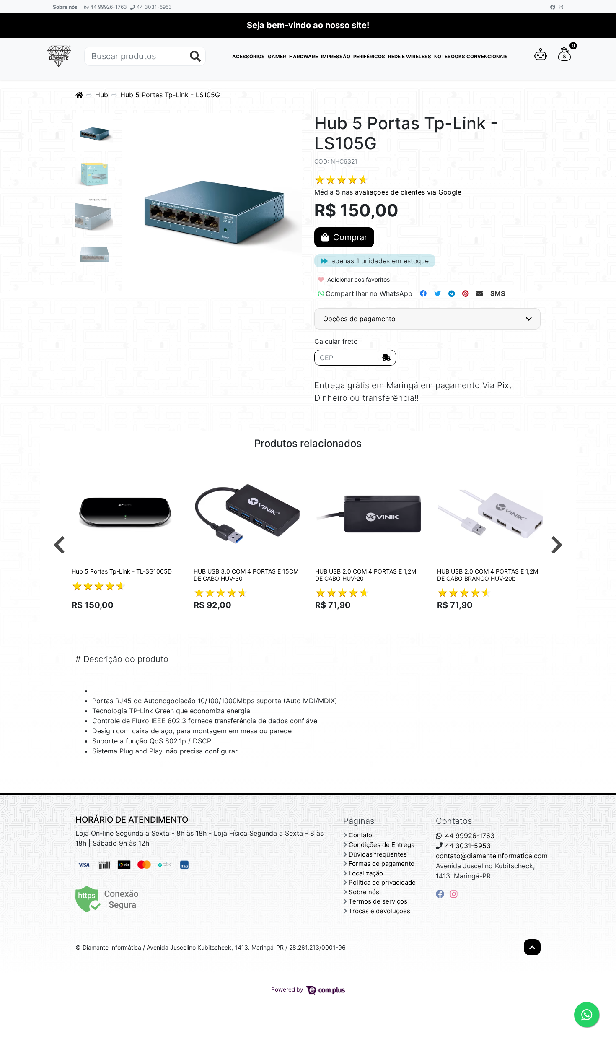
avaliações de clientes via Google (408, 192)
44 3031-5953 (153, 7)
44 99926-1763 (108, 7)
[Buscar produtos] (195, 56)
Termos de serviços (378, 901)
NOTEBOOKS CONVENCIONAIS (471, 57)
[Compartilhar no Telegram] (451, 293)
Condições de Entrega (381, 845)
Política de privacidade (382, 882)
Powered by (288, 989)
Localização (366, 873)
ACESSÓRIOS (248, 57)
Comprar (129, 619)
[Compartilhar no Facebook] (423, 293)
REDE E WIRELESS (409, 57)
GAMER (277, 57)
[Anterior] (59, 544)
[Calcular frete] (386, 358)
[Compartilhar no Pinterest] (465, 293)
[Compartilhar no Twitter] (437, 293)
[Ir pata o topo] (532, 947)
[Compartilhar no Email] (479, 293)
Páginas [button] (358, 821)
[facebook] (441, 894)
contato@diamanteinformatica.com (492, 856)
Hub (101, 95)
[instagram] (454, 894)
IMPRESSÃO (335, 57)
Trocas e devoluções (379, 911)
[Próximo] (557, 544)
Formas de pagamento (381, 863)
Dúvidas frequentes (378, 854)
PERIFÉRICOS (369, 57)
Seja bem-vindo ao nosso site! (308, 25)
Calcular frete (335, 341)
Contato (360, 835)
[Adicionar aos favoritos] (82, 469)
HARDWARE (303, 57)
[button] (540, 56)
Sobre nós (65, 7)
